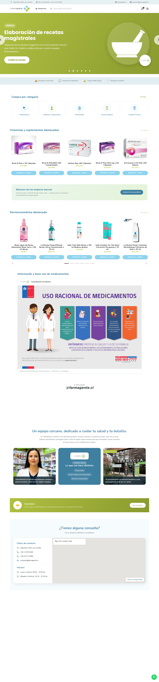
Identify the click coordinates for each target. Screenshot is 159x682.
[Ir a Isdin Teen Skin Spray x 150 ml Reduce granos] (79, 230)
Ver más (144, 130)
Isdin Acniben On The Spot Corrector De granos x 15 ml (107, 247)
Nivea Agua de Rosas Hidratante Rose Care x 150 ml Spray (23, 247)
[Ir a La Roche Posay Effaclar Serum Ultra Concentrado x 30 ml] (51, 230)
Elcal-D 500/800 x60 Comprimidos (51, 164)
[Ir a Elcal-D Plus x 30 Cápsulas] (23, 148)
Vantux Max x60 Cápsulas (79, 163)
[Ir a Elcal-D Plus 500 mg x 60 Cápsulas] (107, 148)
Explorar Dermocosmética (132, 192)
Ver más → (143, 97)
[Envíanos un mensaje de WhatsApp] (154, 677)
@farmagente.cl (79, 387)
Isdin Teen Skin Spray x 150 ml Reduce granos (79, 246)
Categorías (42, 8)
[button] (69, 71)
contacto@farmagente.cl (29, 560)
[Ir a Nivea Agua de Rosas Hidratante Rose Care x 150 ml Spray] (23, 230)
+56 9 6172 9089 (56, 2)
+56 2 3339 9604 (44, 2)
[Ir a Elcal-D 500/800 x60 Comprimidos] (51, 148)
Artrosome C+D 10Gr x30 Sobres (135, 164)
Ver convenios (137, 505)
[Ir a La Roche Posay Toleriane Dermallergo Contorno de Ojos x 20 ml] (135, 230)
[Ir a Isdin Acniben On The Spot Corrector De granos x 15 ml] (107, 230)
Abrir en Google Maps (134, 580)
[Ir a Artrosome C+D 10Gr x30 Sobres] (135, 148)
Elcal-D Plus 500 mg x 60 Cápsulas (107, 164)
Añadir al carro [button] (24, 173)
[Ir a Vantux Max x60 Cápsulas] (79, 148)
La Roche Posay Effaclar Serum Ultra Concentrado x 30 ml (51, 247)
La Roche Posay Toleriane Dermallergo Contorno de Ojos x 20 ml (135, 247)
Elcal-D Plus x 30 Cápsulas (24, 163)
